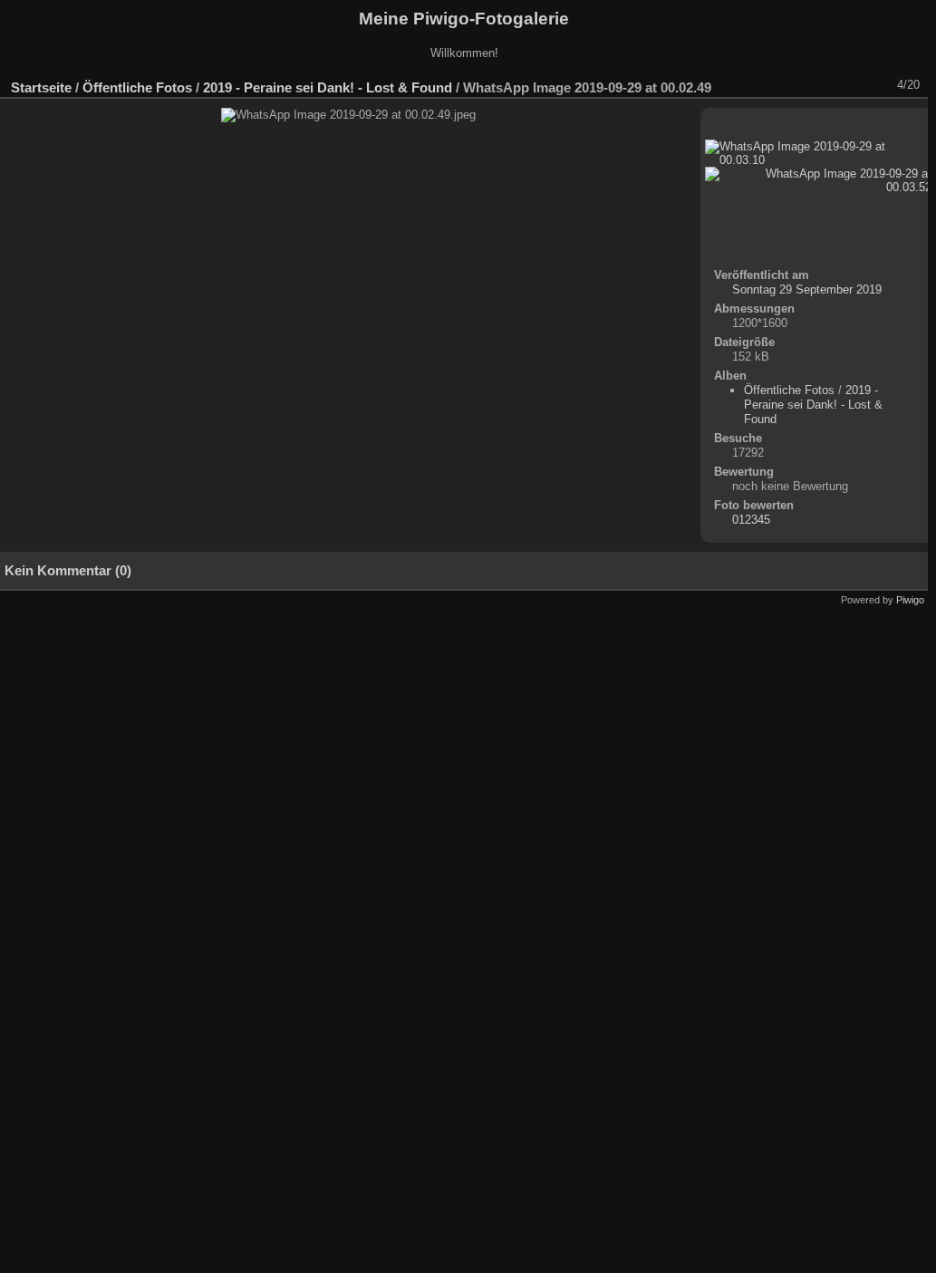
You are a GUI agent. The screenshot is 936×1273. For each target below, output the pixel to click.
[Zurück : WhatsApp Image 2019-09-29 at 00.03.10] (854, 85)
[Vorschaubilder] (831, 85)
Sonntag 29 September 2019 (807, 289)
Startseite (41, 87)
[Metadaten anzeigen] (760, 85)
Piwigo (910, 599)
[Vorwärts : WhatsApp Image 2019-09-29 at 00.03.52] (878, 85)
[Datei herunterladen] (784, 85)
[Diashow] (736, 85)
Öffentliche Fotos (137, 87)
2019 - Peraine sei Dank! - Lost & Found (327, 87)
